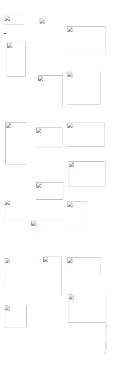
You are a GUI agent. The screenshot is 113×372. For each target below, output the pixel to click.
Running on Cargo (106, 338)
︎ (5, 32)
